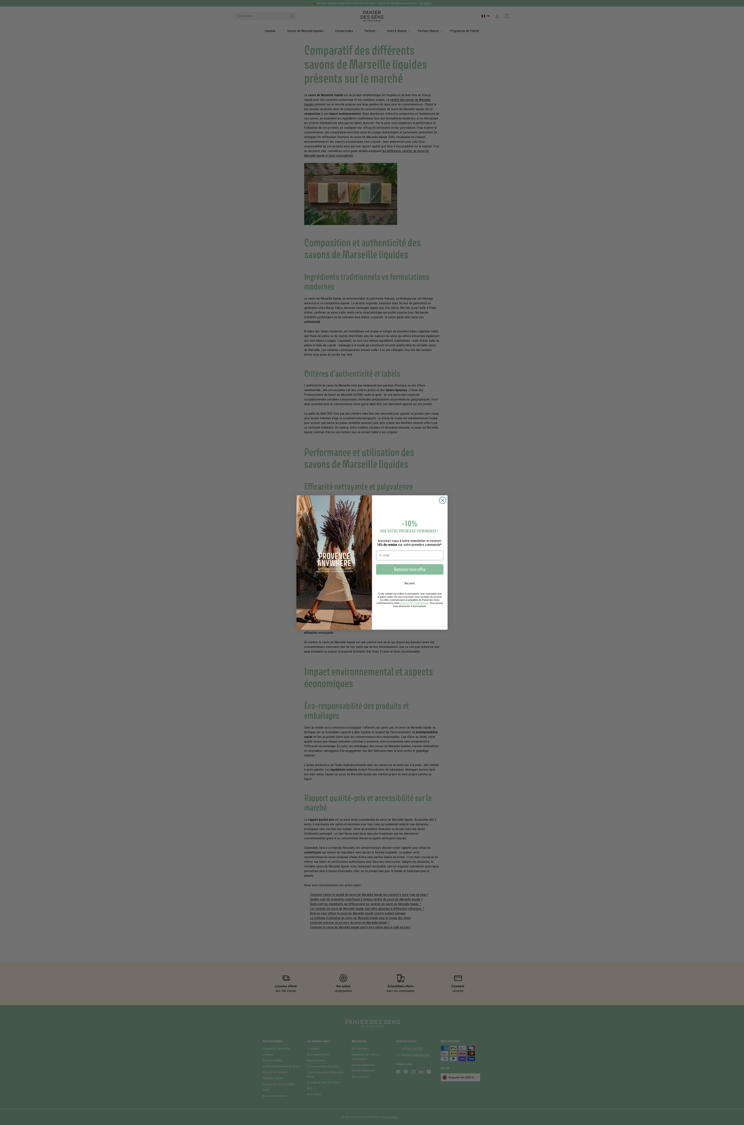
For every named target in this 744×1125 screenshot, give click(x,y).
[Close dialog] (442, 500)
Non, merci (410, 583)
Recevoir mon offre (409, 569)
